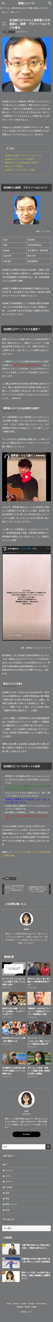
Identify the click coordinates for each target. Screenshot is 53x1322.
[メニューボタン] (3, 3)
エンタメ (9, 1170)
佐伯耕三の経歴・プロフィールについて (23, 156)
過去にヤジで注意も (14, 166)
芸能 (7, 1198)
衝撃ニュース (9, 32)
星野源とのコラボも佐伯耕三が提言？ (22, 163)
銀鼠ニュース (26, 3)
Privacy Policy (41, 1303)
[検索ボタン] (49, 3)
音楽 (7, 1210)
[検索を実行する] (48, 1146)
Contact (26, 1134)
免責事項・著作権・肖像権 (26, 1307)
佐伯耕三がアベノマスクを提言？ (20, 159)
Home (9, 1303)
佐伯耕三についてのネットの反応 (20, 170)
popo (26, 929)
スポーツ (9, 1181)
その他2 (8, 1187)
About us (16, 1303)
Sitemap (31, 1303)
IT (6, 1164)
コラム (8, 1176)
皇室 (7, 1193)
